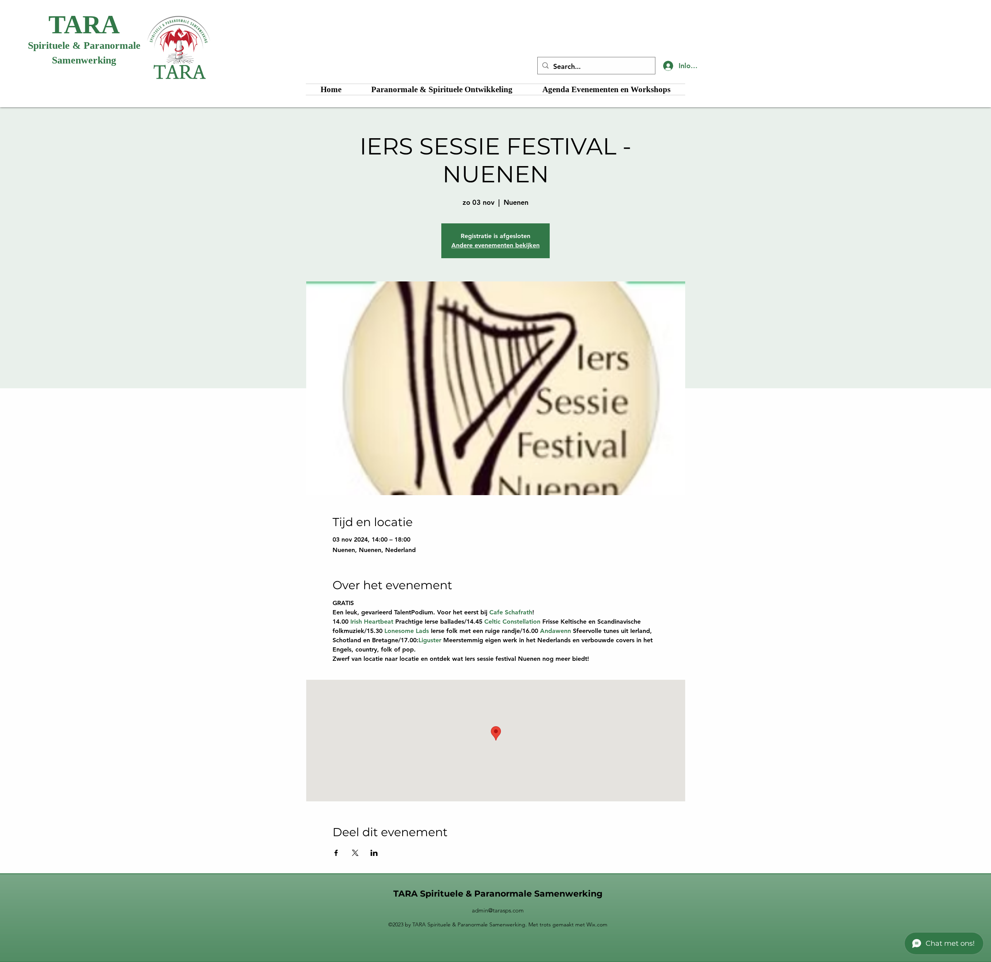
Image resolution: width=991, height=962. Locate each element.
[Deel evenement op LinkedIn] (374, 853)
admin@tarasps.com (498, 910)
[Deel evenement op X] (355, 853)
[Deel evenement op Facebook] (336, 853)
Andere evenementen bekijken (495, 245)
